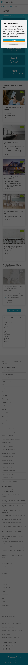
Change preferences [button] (14, 44)
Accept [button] (14, 40)
